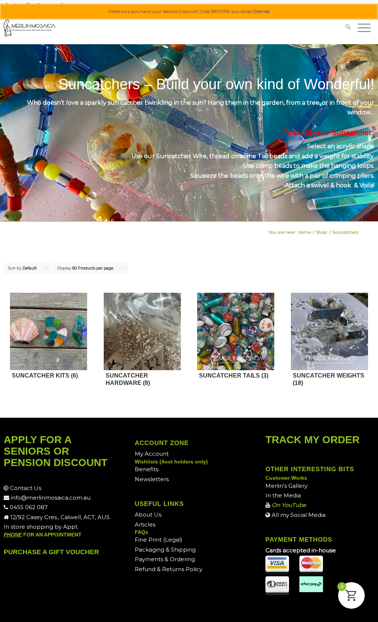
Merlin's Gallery (286, 485)
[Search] (348, 27)
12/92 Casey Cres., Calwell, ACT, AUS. (60, 517)
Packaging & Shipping (165, 549)
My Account (152, 453)
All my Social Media (298, 514)
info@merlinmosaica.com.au (49, 497)
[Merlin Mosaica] (29, 28)
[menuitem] (348, 27)
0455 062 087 (28, 507)
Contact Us (24, 487)
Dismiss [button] (261, 11)
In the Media (283, 495)
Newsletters (152, 479)
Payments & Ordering (165, 559)
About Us (148, 514)
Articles (145, 524)
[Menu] (364, 27)
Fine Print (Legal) (158, 539)
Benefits (146, 469)
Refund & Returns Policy (168, 569)
